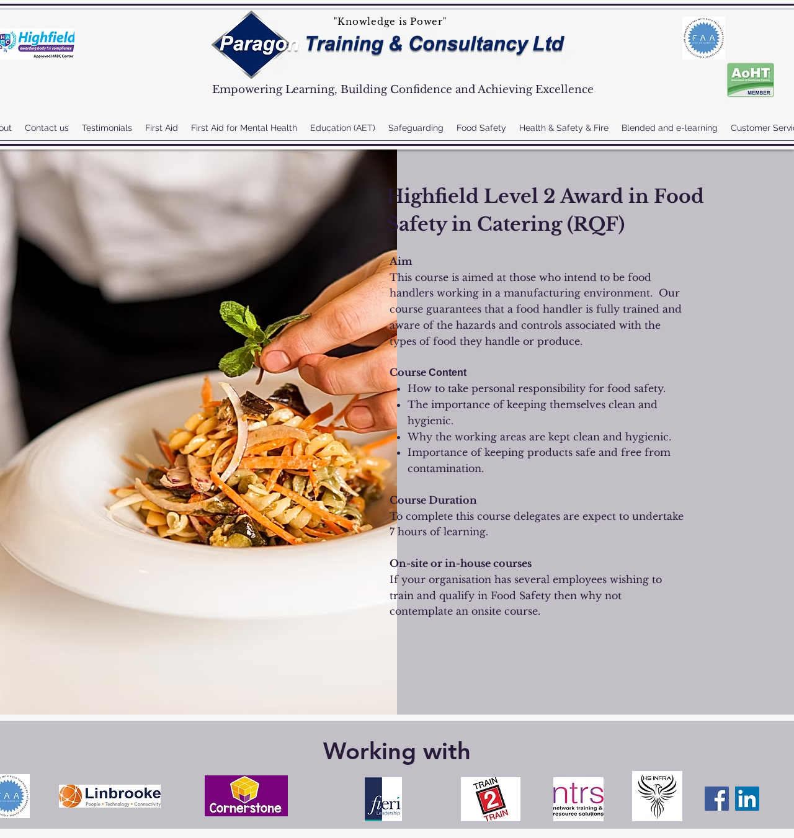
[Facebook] (717, 799)
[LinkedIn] (747, 799)
